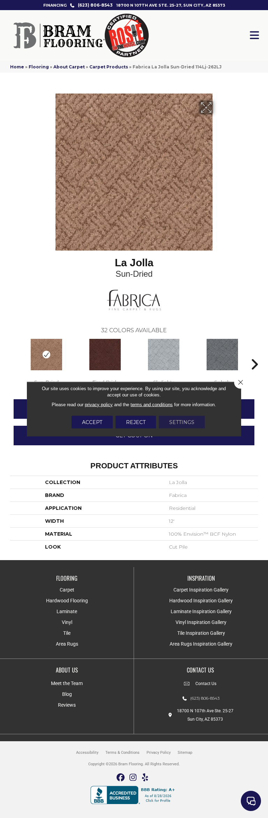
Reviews (67, 705)
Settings (181, 422)
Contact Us (205, 683)
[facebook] (121, 777)
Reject (136, 422)
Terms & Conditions (122, 752)
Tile (66, 633)
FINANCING (55, 5)
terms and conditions (152, 404)
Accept (92, 422)
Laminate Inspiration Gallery (201, 611)
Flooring (39, 66)
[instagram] (133, 777)
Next (254, 353)
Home (17, 66)
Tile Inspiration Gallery (201, 633)
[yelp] (145, 777)
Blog (67, 694)
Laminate (67, 611)
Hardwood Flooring (67, 600)
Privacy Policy (159, 752)
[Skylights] (163, 354)
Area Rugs (67, 644)
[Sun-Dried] (46, 354)
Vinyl (67, 622)
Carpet (67, 590)
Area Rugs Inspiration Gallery (201, 644)
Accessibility (87, 752)
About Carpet (69, 66)
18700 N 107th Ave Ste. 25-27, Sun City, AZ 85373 (170, 5)
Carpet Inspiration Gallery (201, 590)
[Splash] (222, 354)
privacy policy (99, 404)
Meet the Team (67, 683)
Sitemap (185, 752)
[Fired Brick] (105, 354)
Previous (13, 353)
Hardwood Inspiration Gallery (201, 600)
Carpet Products (108, 66)
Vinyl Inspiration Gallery (201, 622)
